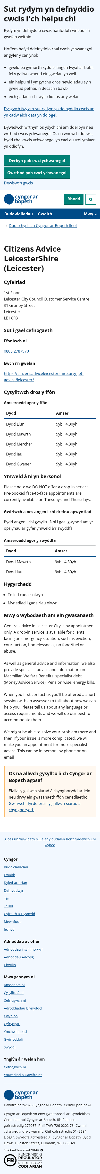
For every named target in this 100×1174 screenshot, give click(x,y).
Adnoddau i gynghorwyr (23, 949)
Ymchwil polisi (15, 1031)
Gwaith (45, 214)
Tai (6, 898)
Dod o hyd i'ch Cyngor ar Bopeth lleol (43, 225)
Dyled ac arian (15, 882)
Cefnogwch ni (15, 1000)
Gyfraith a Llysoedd (19, 913)
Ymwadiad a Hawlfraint (23, 1075)
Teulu (8, 906)
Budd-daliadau (18, 214)
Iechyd (9, 929)
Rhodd (73, 198)
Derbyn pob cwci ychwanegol (37, 160)
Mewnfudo (12, 921)
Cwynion (11, 1016)
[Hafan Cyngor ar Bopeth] (21, 199)
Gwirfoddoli (13, 1039)
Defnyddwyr (14, 890)
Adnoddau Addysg (19, 957)
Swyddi (10, 1047)
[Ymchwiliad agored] (90, 199)
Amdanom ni (14, 985)
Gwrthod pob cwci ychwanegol (37, 172)
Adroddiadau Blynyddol (23, 1008)
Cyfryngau (12, 1023)
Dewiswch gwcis (18, 183)
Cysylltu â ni (14, 992)
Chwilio (10, 965)
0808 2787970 (16, 351)
